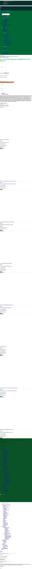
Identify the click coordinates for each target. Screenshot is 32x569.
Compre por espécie (6, 33)
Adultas (6, 41)
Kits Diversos (5, 51)
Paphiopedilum (7, 37)
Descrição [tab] (3, 93)
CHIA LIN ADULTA (3, 349)
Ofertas (4, 53)
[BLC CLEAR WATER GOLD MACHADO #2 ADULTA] (8, 181)
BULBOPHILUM (5, 460)
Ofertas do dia (5, 31)
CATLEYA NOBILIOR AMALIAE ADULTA (6, 307)
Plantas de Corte (5, 12)
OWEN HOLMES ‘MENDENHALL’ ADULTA (6, 432)
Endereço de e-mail (3, 561)
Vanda (6, 38)
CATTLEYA (5, 15)
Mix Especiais (5, 29)
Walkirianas (6, 477)
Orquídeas (3, 471)
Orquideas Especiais (8, 42)
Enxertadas (5, 26)
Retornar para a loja (6, 26)
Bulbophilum (7, 34)
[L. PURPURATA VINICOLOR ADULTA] (6, 263)
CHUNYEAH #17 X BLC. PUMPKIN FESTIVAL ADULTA (8, 390)
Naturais (4, 28)
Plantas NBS (7, 483)
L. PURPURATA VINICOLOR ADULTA (5, 266)
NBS (4, 464)
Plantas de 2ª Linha (8, 43)
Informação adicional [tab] (5, 94)
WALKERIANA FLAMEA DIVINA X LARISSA (6, 224)
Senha (1, 562)
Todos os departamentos (7, 11)
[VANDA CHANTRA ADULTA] (4, 70)
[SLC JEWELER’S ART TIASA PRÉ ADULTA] (4, 66)
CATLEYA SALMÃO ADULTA (4, 142)
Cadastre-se (1, 566)
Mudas (4, 25)
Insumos (4, 542)
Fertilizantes (5, 19)
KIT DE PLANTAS (6, 458)
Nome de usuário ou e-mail (4, 553)
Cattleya (6, 35)
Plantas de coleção (6, 16)
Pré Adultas (6, 45)
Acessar (6, 556)
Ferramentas (5, 18)
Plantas (4, 49)
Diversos (4, 47)
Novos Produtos (5, 30)
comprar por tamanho (6, 40)
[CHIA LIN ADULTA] (3, 346)
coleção (4, 17)
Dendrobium (5, 24)
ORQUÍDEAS (4, 57)
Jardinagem (4, 46)
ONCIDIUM (5, 470)
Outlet (4, 50)
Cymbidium (5, 23)
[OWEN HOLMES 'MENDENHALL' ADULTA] (7, 429)
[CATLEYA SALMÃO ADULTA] (4, 139)
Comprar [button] (1, 189)
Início (1, 57)
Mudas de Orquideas (6, 452)
